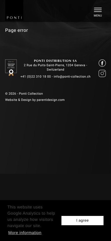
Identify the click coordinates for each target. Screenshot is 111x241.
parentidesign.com (51, 100)
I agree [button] (82, 221)
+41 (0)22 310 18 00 (35, 76)
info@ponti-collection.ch (72, 76)
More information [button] (25, 233)
